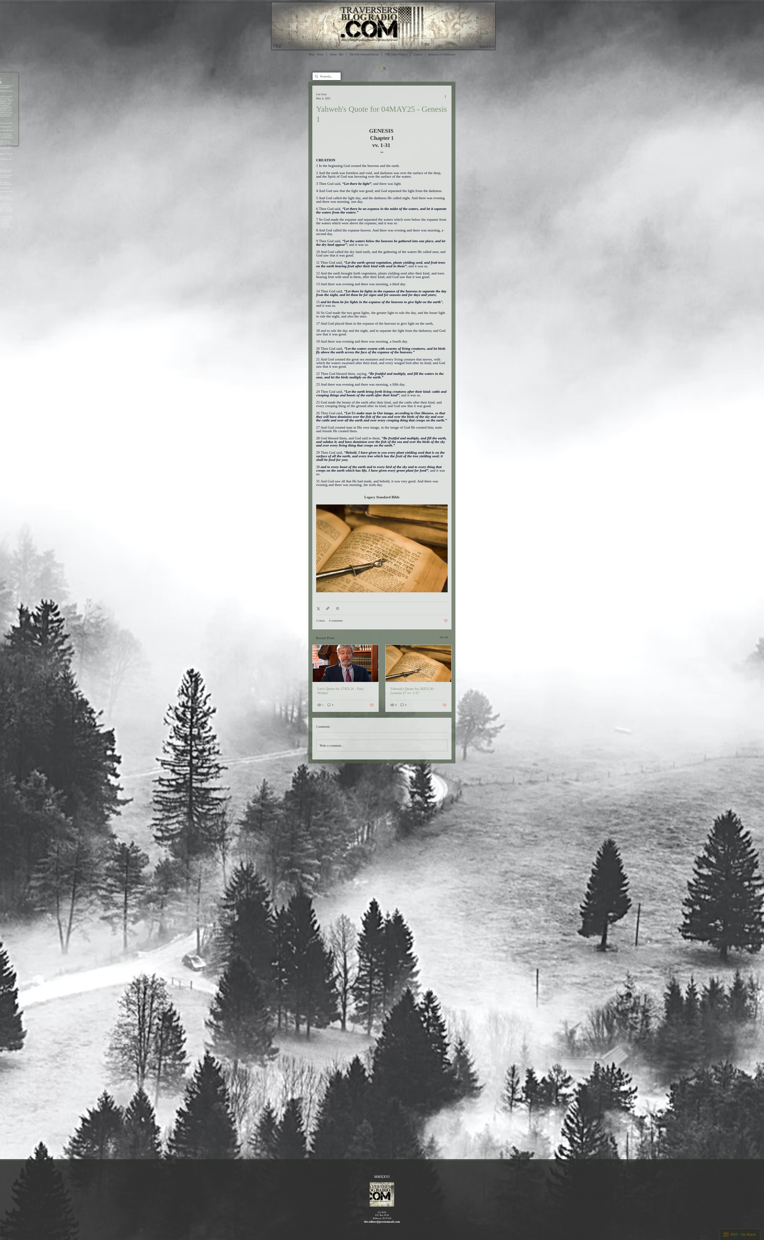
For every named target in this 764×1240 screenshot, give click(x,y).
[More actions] (445, 96)
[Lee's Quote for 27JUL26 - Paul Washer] (345, 663)
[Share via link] (328, 608)
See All (444, 637)
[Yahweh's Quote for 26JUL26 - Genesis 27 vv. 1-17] (418, 663)
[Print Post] (337, 608)
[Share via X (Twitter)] (318, 608)
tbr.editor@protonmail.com (382, 1221)
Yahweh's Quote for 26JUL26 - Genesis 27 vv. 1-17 (412, 691)
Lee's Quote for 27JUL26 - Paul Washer (340, 691)
